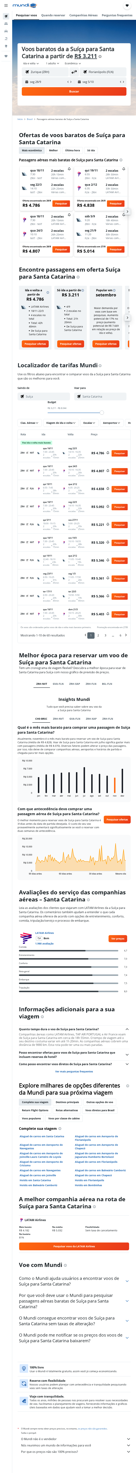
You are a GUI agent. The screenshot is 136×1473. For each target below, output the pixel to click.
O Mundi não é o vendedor (39, 1439)
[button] (6, 5)
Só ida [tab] (91, 150)
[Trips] (6, 56)
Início (20, 119)
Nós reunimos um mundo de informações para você (56, 1445)
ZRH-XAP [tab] (74, 683)
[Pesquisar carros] (6, 31)
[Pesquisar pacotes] (6, 38)
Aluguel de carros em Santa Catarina (42, 1136)
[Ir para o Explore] (6, 46)
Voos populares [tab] (31, 1118)
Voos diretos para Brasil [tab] (99, 1110)
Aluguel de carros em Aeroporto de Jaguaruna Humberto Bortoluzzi (96, 1155)
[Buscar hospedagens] (6, 23)
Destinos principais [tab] (67, 1102)
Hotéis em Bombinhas (88, 1185)
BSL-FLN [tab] (107, 683)
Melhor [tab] (53, 150)
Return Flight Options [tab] (35, 1110)
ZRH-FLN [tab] (91, 683)
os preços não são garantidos (92, 1428)
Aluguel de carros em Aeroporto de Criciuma (41, 1163)
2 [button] (98, 635)
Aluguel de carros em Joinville (38, 1175)
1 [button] (91, 635)
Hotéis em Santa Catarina (35, 1180)
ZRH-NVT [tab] (41, 683)
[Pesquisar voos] (6, 16)
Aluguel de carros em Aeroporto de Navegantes (41, 1146)
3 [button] (105, 635)
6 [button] (120, 635)
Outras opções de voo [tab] (99, 1102)
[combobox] (73, 63)
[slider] (102, 413)
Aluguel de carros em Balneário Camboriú (100, 1170)
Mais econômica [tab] (32, 150)
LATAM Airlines (44, 933)
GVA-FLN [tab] (58, 683)
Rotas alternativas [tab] (67, 1110)
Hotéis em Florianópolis (89, 1180)
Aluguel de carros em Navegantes (40, 1170)
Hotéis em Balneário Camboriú (38, 1185)
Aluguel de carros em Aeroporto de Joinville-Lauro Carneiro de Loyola (41, 1155)
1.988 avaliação (44, 943)
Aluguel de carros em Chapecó (93, 1175)
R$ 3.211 (85, 56)
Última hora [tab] (72, 150)
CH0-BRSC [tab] (41, 718)
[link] (35, 343)
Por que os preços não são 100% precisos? (49, 1452)
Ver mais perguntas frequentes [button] (74, 1071)
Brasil (30, 119)
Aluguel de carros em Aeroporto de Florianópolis (96, 1138)
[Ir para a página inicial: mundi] (25, 5)
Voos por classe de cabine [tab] (64, 1118)
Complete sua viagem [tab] (35, 1102)
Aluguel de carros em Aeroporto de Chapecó (96, 1146)
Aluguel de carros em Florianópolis (96, 1161)
